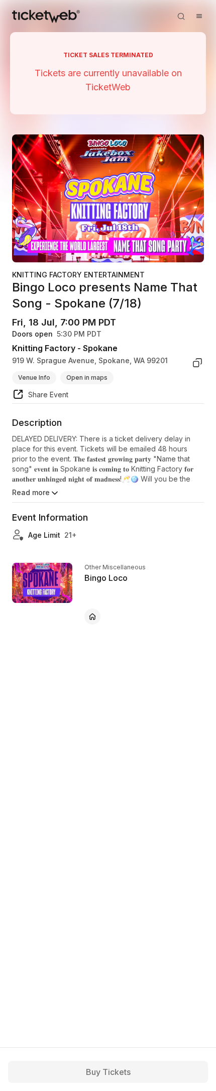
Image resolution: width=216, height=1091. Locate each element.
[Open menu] (199, 16)
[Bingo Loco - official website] (92, 616)
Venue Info (34, 377)
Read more (31, 492)
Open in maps (86, 377)
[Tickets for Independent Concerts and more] (46, 16)
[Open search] (181, 16)
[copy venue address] (197, 362)
